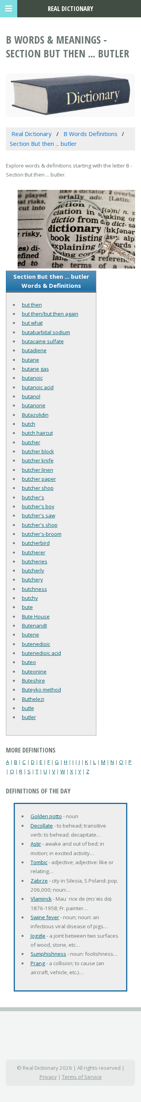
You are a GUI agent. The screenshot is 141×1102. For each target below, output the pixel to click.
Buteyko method (41, 689)
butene (30, 634)
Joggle (38, 935)
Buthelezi (33, 699)
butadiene (34, 350)
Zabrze (39, 880)
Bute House (36, 616)
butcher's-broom (41, 533)
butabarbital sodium (46, 332)
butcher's (33, 497)
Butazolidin (35, 414)
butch (28, 423)
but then (32, 304)
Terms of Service (82, 1076)
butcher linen (37, 469)
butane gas (35, 368)
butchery (32, 579)
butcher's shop (40, 524)
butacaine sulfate (43, 341)
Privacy (48, 1076)
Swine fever (45, 917)
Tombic (39, 862)
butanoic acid (38, 387)
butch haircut (37, 432)
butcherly (33, 570)
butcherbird (36, 542)
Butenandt (34, 625)
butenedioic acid (41, 653)
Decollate (42, 825)
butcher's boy (38, 506)
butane (30, 359)
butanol (31, 396)
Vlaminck (41, 898)
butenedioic (36, 644)
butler (29, 717)
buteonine (34, 671)
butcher (31, 442)
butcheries (34, 561)
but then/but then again (50, 313)
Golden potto (46, 816)
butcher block (38, 451)
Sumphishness (48, 953)
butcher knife (38, 460)
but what (32, 322)
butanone (33, 405)
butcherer (33, 552)
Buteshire (33, 680)
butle (28, 708)
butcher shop (38, 487)
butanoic (32, 377)
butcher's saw (38, 515)
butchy (30, 598)
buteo (29, 662)
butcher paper (39, 478)
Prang (38, 963)
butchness (34, 588)
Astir (36, 843)
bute (27, 607)
